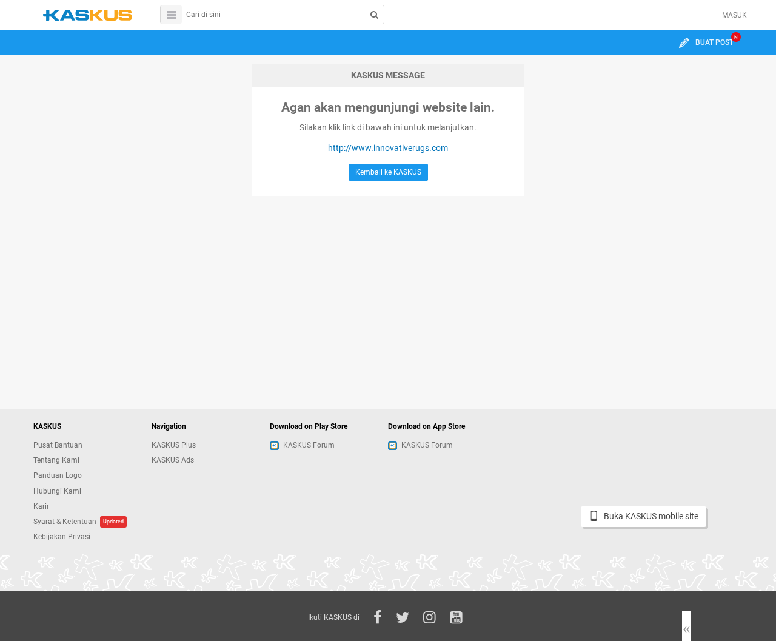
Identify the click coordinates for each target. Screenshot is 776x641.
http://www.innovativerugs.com (388, 148)
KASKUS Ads (173, 460)
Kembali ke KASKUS (388, 172)
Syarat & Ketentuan (64, 521)
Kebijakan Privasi (61, 536)
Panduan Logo (57, 475)
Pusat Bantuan (57, 445)
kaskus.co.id (87, 15)
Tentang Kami (56, 460)
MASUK (734, 15)
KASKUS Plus (174, 445)
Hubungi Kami (57, 491)
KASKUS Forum (309, 445)
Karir (41, 506)
